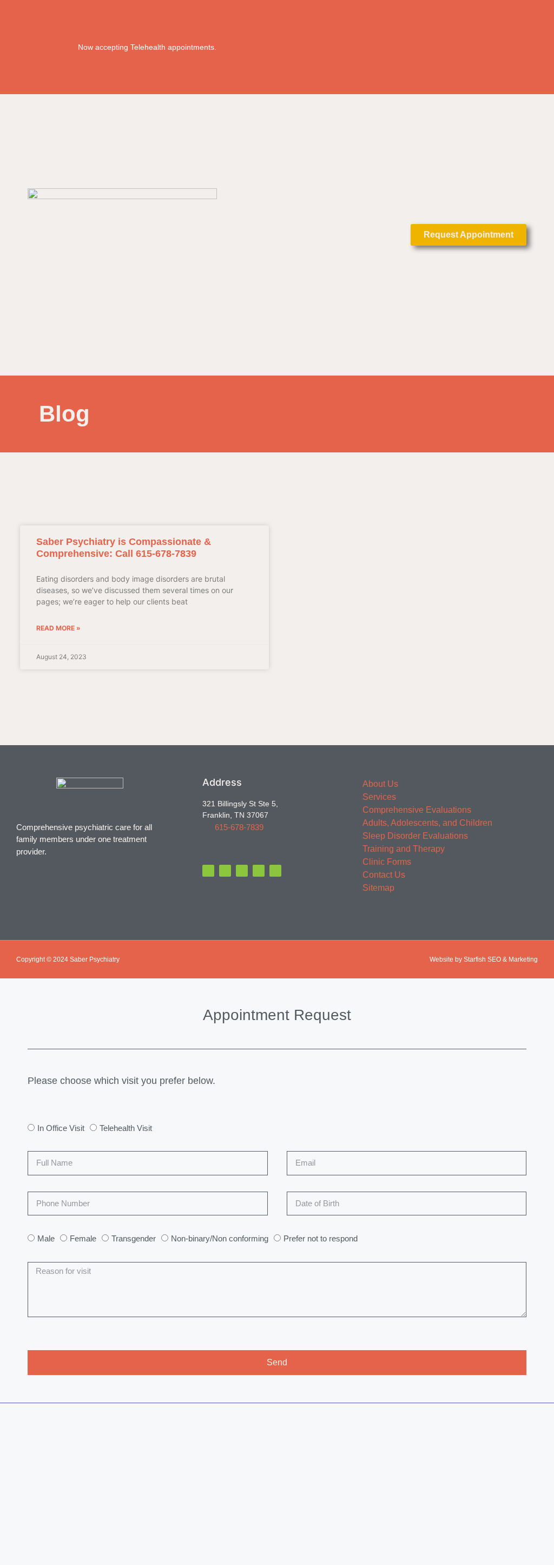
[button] (277, 235)
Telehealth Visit (126, 1128)
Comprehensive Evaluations (416, 809)
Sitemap (378, 887)
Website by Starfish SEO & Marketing (484, 959)
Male (46, 1238)
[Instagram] (242, 871)
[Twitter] (225, 871)
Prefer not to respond (320, 1238)
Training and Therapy (403, 848)
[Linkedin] (259, 871)
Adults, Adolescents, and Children (427, 822)
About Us (380, 783)
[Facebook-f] (208, 871)
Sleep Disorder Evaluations (415, 835)
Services (379, 796)
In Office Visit (60, 1128)
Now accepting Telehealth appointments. (147, 47)
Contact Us (383, 874)
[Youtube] (275, 871)
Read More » (58, 628)
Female (83, 1238)
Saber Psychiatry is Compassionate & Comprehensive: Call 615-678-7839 (123, 547)
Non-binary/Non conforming (219, 1238)
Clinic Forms (386, 861)
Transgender (133, 1238)
